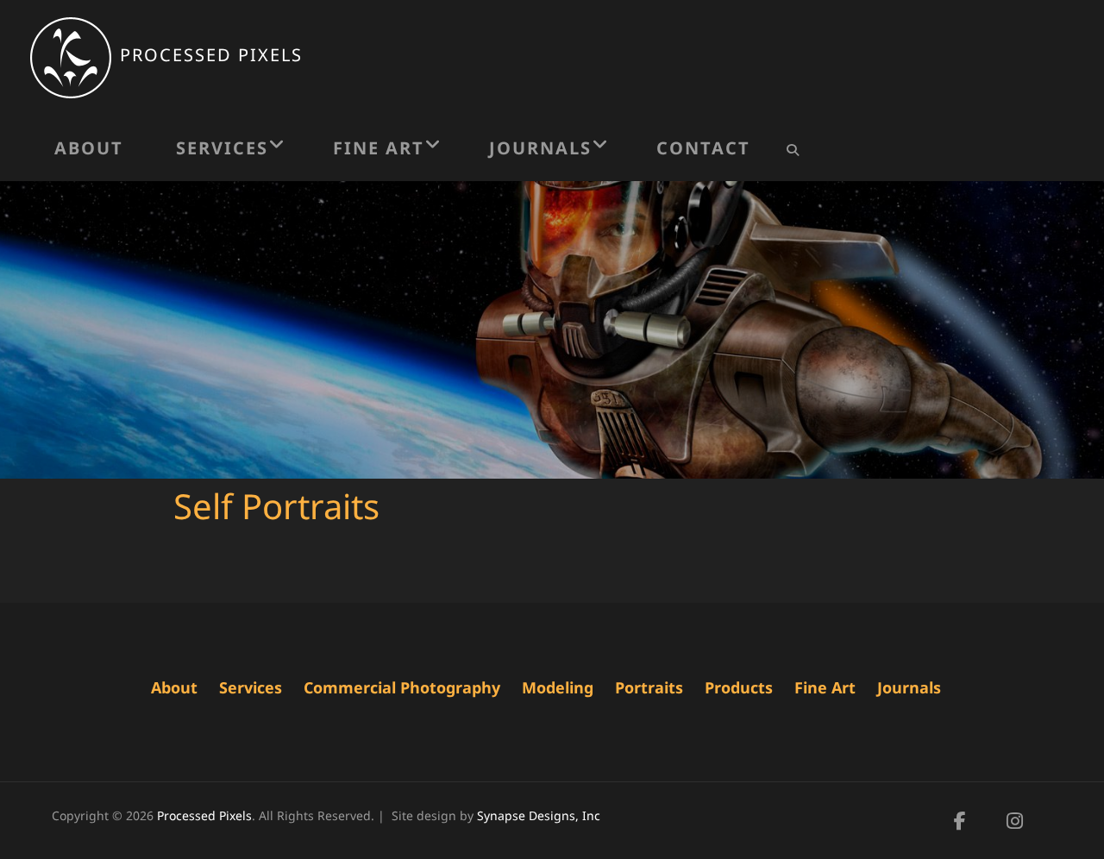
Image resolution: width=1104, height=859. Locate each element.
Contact (703, 148)
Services (222, 148)
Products (739, 687)
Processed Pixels (211, 54)
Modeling (557, 687)
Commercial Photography (402, 687)
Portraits (649, 687)
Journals (540, 148)
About (88, 148)
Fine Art (378, 148)
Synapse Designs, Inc (538, 815)
